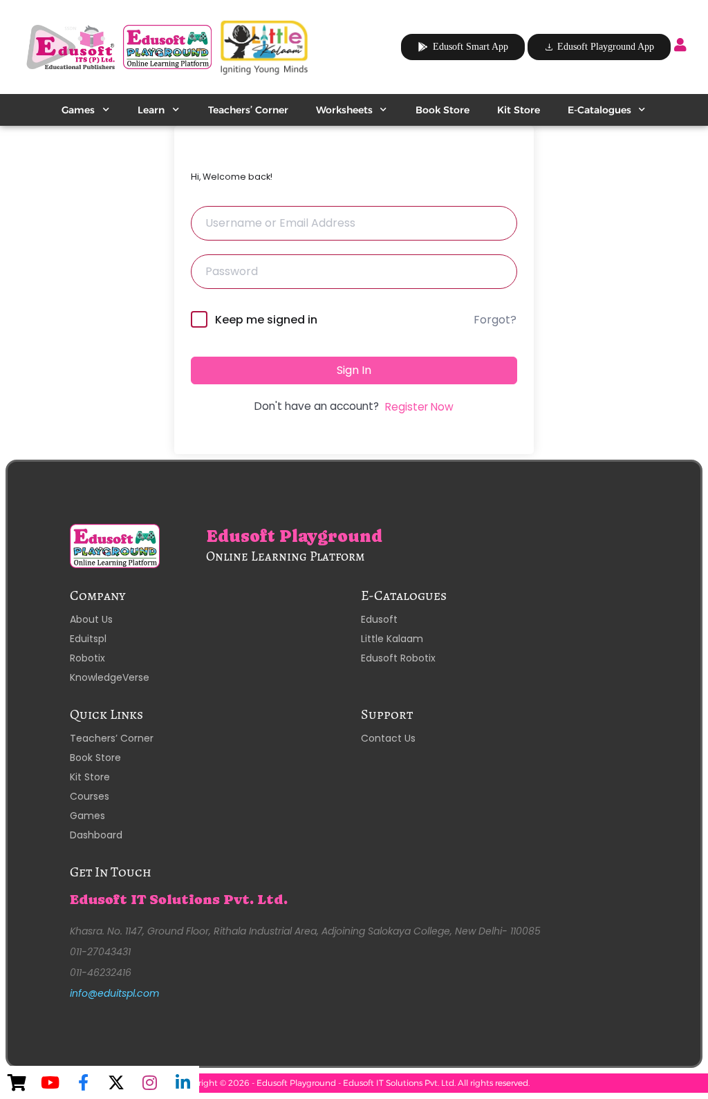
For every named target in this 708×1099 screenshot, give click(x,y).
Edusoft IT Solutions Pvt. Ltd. (179, 900)
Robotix (87, 658)
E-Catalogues (599, 110)
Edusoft (379, 619)
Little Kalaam (392, 639)
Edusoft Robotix (398, 658)
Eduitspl (88, 639)
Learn (151, 110)
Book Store (442, 110)
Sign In (354, 370)
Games (78, 110)
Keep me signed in (266, 320)
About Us (91, 619)
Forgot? (495, 320)
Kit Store (518, 110)
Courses (89, 796)
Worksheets (344, 110)
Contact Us (388, 738)
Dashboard (96, 835)
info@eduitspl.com (114, 993)
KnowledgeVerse (109, 677)
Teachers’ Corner (248, 110)
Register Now (419, 407)
